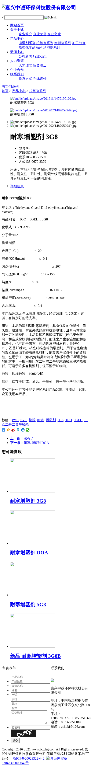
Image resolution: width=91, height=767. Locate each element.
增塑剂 (51, 420)
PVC (23, 420)
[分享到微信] (28, 430)
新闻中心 (17, 52)
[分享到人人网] (23, 430)
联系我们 (17, 74)
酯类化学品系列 (30, 47)
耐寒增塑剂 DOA (29, 442)
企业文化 (54, 34)
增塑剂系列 (62, 43)
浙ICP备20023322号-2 (28, 758)
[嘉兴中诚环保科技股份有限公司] (39, 7)
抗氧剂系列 (44, 43)
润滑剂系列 (27, 43)
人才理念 (25, 65)
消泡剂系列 (51, 47)
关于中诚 (17, 29)
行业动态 (40, 56)
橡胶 (32, 420)
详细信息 (17, 186)
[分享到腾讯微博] (18, 430)
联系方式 (25, 78)
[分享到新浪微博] (13, 430)
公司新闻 (25, 56)
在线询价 (40, 78)
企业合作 (17, 70)
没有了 (22, 438)
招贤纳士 (40, 65)
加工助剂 (78, 43)
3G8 (60, 420)
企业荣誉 (40, 34)
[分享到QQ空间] (8, 430)
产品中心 (17, 38)
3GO (68, 420)
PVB (15, 420)
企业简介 (25, 34)
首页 (5, 91)
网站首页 (17, 25)
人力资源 (17, 61)
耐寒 (40, 420)
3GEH (78, 420)
